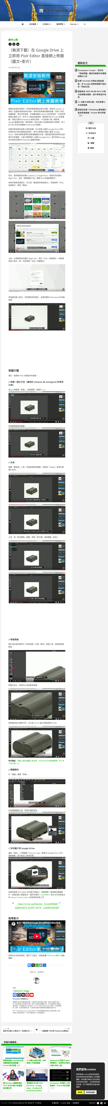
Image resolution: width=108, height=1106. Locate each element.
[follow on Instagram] (101, 1103)
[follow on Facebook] (98, 1103)
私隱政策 (55, 1103)
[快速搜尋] (85, 24)
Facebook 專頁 (53, 955)
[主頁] (23, 24)
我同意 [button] (80, 1092)
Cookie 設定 (65, 1103)
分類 (92, 138)
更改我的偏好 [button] (90, 1092)
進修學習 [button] (59, 24)
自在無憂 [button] (32, 24)
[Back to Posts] (37, 1030)
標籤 (92, 143)
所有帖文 (92, 133)
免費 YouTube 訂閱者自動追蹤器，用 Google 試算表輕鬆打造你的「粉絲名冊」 (92, 84)
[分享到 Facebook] (10, 45)
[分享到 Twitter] (14, 45)
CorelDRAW (44, 894)
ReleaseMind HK (20, 1103)
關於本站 (92, 128)
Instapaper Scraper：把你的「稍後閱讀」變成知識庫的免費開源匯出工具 (92, 73)
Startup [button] (73, 24)
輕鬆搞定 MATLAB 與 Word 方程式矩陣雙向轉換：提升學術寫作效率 (92, 94)
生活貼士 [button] (46, 24)
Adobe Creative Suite (19, 897)
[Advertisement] (36, 347)
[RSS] (105, 1103)
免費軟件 (41, 972)
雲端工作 (33, 972)
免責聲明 (76, 1103)
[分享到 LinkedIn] (17, 45)
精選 (92, 148)
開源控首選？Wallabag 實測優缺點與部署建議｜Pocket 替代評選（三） (92, 112)
